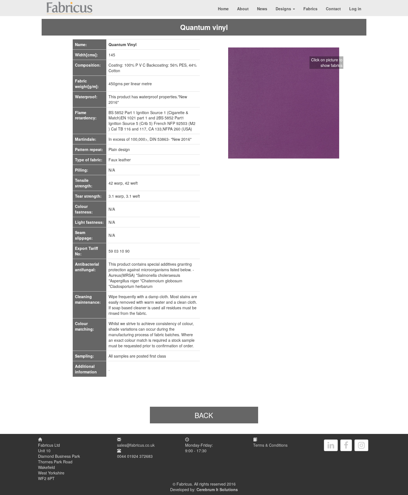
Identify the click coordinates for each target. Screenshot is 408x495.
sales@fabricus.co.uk (136, 445)
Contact (333, 8)
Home (223, 8)
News (262, 8)
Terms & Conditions (270, 445)
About (243, 8)
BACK (204, 415)
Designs (284, 8)
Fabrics (310, 8)
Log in (355, 8)
